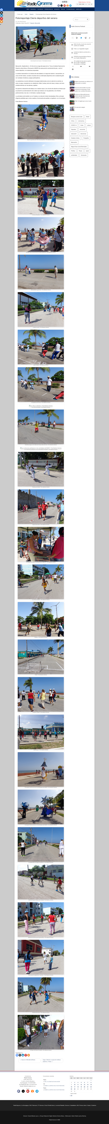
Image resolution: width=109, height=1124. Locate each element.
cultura (89, 125)
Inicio (28, 9)
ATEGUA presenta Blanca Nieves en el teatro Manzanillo (82, 57)
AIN (78, 1105)
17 (74, 1087)
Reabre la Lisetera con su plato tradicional (54, 1085)
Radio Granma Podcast (78, 26)
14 (87, 1084)
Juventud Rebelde (59, 1105)
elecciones (83, 134)
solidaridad (74, 155)
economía (82, 129)
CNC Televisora (33, 1105)
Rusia (80, 151)
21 (87, 1087)
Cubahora (93, 1105)
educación (74, 134)
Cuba (81, 125)
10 (74, 1084)
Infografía (57, 9)
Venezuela (83, 155)
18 (78, 1087)
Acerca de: (79, 9)
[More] (28, 1055)
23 (71, 1089)
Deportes (73, 129)
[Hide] (0, 24)
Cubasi (88, 1105)
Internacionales (48, 9)
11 (78, 1084)
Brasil (87, 116)
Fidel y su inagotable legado (81, 48)
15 (91, 1084)
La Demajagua (24, 1105)
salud (87, 151)
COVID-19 (74, 125)
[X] (20, 1055)
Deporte (32, 23)
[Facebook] (17, 1055)
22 (91, 1087)
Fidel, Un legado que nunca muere (52, 1081)
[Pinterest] (25, 1055)
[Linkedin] (23, 1055)
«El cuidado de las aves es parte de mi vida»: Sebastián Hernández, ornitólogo (82, 62)
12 (81, 1084)
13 (84, 1084)
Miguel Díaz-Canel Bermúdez (79, 146)
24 (74, 1089)
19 (81, 1087)
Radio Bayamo (17, 1105)
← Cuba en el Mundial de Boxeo (27, 1059)
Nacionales (40, 9)
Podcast (63, 9)
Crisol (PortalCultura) (49, 1105)
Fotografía (86, 138)
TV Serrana (41, 1105)
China (72, 121)
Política (73, 151)
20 (84, 1087)
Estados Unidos (75, 138)
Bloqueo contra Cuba (76, 116)
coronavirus (81, 121)
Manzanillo (33, 9)
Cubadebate (73, 1105)
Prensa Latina (82, 1105)
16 (71, 1087)
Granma (67, 1105)
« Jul (71, 1095)
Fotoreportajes (70, 9)
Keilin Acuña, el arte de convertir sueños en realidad (82, 44)
